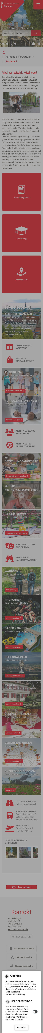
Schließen (21, 1027)
